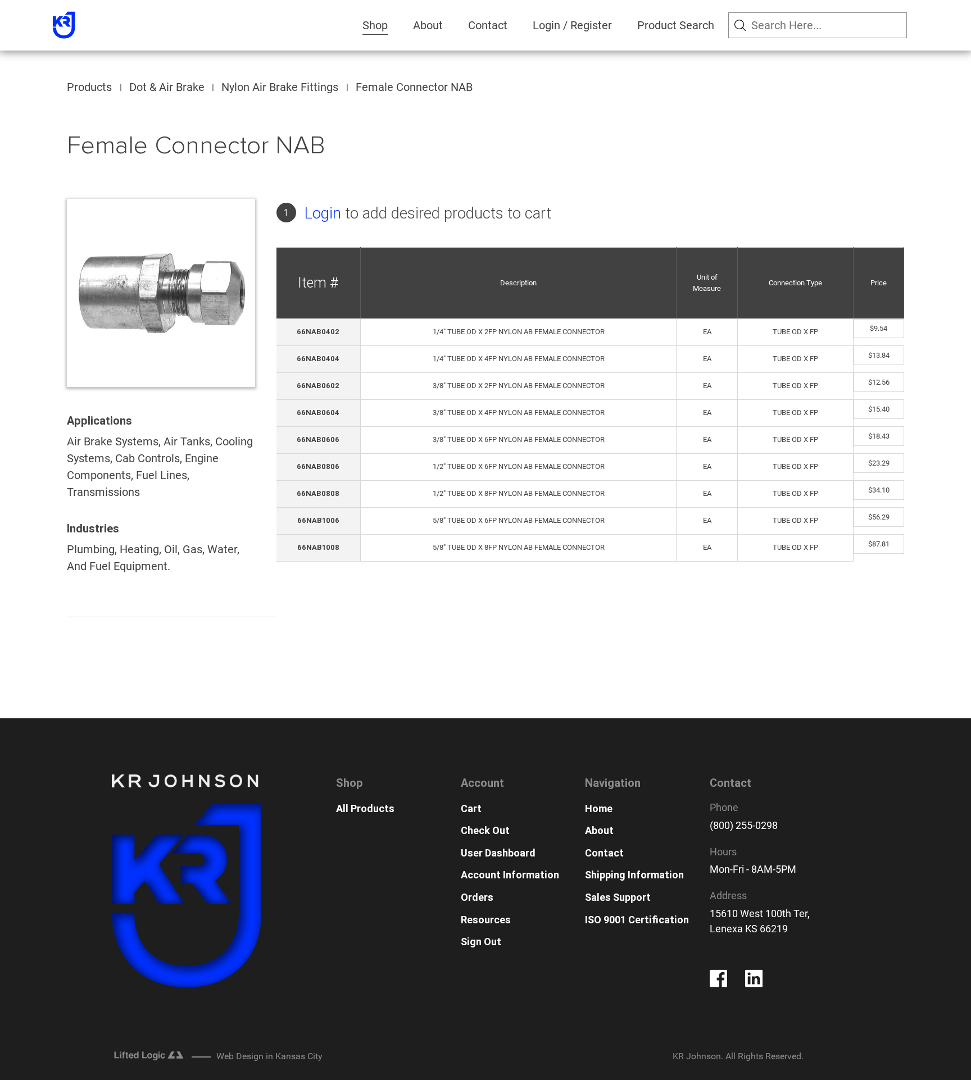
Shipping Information (634, 875)
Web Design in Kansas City (269, 1056)
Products (89, 87)
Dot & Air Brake (167, 87)
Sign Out (481, 941)
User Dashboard (498, 853)
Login (323, 213)
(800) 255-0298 (744, 825)
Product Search (675, 25)
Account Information (510, 875)
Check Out (485, 830)
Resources (486, 920)
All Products (365, 808)
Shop (375, 25)
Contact (487, 25)
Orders (477, 897)
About (428, 25)
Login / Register (572, 25)
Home (598, 808)
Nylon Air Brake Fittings (279, 87)
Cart (471, 808)
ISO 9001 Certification (637, 920)
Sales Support (618, 897)
